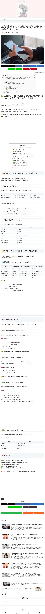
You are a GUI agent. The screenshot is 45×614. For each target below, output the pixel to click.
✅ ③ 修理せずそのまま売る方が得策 (12, 89)
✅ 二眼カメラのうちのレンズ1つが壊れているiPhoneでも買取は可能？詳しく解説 (18, 77)
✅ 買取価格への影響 (9, 81)
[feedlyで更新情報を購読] (11, 513)
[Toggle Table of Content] (34, 75)
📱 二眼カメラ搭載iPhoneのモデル (11, 82)
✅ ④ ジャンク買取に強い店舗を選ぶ (12, 91)
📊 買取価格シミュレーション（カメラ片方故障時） (14, 84)
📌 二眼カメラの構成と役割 (10, 79)
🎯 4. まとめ (6, 92)
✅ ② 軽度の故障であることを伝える (12, 88)
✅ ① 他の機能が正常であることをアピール (13, 87)
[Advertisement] (22, 130)
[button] (44, 19)
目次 (21, 145)
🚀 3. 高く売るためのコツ (9, 86)
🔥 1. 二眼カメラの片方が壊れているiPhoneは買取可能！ (14, 78)
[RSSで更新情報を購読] (33, 513)
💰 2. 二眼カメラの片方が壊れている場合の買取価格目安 (14, 83)
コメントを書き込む (22, 598)
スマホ (3, 498)
